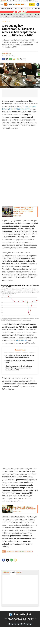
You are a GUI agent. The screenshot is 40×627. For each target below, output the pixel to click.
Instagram (15, 624)
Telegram (27, 624)
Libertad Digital (20, 614)
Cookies (10, 620)
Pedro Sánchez (21, 340)
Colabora (31, 4)
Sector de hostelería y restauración (24, 551)
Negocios (30, 8)
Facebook (9, 624)
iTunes (30, 624)
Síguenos (22, 59)
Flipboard (24, 624)
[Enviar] (10, 59)
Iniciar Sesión (38, 4)
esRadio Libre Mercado (21, 8)
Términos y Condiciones (28, 618)
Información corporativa (11, 618)
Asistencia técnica (20, 620)
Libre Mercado (6, 22)
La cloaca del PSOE (26, 1)
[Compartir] (3, 59)
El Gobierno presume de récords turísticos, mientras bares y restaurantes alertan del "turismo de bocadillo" (19, 368)
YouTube (18, 624)
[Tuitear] (7, 59)
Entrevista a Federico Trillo (13, 1)
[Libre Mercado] (14, 4)
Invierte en (10, 8)
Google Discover (21, 624)
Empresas (3, 8)
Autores (30, 620)
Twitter (12, 624)
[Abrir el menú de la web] (2, 4)
